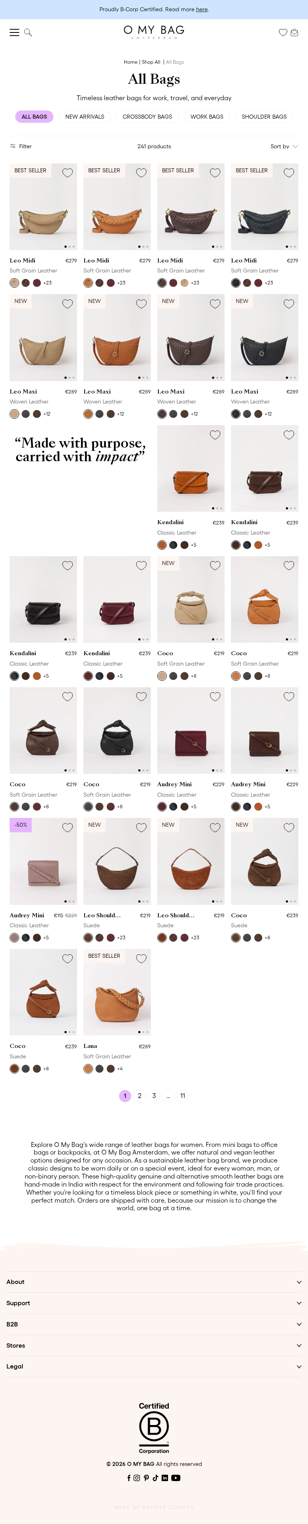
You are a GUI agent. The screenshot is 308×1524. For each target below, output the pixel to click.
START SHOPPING (154, 858)
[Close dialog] (234, 644)
